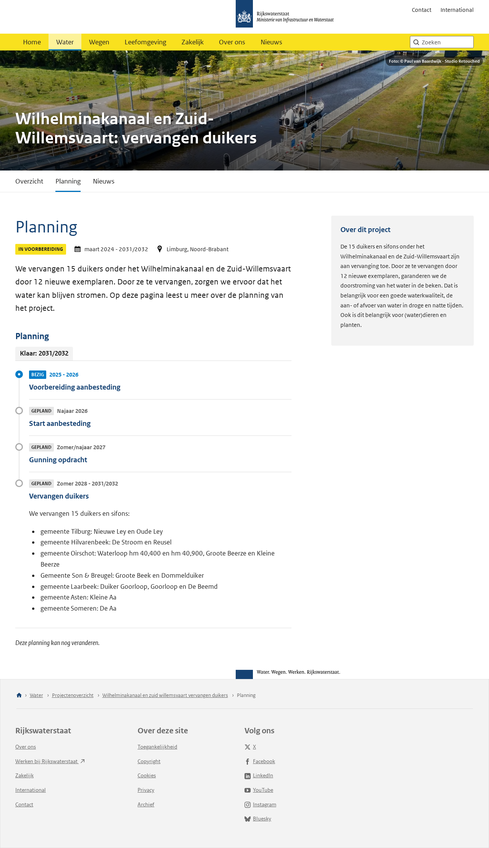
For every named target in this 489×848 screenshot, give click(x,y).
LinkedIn (263, 775)
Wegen (99, 42)
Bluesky (262, 818)
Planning (68, 181)
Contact (421, 9)
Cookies (147, 775)
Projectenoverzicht (73, 695)
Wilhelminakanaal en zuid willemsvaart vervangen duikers (165, 695)
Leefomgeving (145, 42)
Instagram (264, 804)
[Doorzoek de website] (416, 42)
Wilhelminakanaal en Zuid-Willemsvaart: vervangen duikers (136, 129)
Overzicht (29, 181)
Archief (146, 804)
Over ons (232, 42)
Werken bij (47, 761)
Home (32, 42)
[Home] (19, 695)
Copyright (149, 761)
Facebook (264, 761)
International (457, 9)
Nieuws (271, 42)
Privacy (146, 789)
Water (65, 42)
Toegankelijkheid (157, 746)
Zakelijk (192, 42)
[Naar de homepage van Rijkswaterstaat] (287, 17)
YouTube (263, 789)
